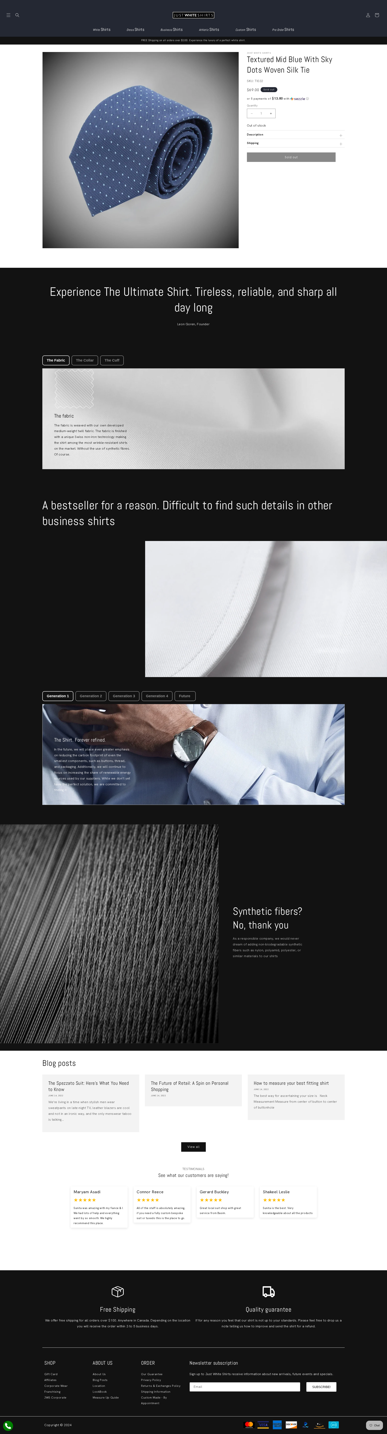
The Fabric (56, 360)
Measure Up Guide (106, 1397)
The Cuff (112, 360)
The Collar (85, 360)
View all (193, 1147)
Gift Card (50, 1374)
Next (343, 1212)
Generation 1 (58, 696)
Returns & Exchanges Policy (161, 1386)
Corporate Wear (56, 1386)
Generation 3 (124, 696)
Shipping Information (156, 1391)
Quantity (252, 105)
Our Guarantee (152, 1374)
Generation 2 (91, 696)
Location (99, 1386)
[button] (8, 15)
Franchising (52, 1391)
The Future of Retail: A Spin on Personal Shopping (190, 1086)
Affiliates (50, 1380)
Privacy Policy (151, 1380)
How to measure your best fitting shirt (291, 1083)
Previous (44, 1212)
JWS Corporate (55, 1397)
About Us (99, 1374)
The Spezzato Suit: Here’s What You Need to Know (88, 1086)
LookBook (100, 1391)
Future (185, 696)
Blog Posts (100, 1380)
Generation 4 (157, 696)
